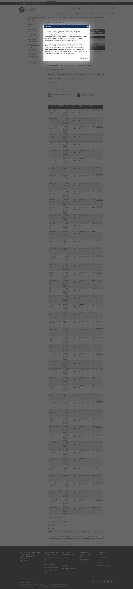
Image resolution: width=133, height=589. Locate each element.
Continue (83, 58)
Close (88, 26)
